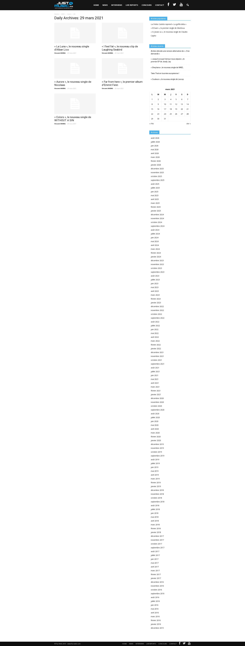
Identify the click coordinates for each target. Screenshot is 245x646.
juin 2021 (154, 375)
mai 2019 (154, 471)
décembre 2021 (157, 352)
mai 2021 (154, 379)
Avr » (189, 123)
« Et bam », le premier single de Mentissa (168, 28)
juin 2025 (154, 191)
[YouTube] (189, 644)
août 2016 (155, 597)
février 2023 (156, 299)
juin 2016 (154, 605)
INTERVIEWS (116, 5)
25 (171, 114)
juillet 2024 (155, 233)
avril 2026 (155, 153)
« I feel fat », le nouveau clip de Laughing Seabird (120, 48)
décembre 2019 (157, 444)
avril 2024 (155, 245)
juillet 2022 (155, 325)
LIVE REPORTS (132, 5)
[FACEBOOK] (168, 5)
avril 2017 (155, 566)
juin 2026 (154, 145)
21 (188, 109)
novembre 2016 (157, 586)
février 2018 (156, 528)
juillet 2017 (155, 555)
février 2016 (156, 620)
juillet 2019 (155, 463)
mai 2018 (154, 517)
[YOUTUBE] (181, 5)
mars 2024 (155, 249)
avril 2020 (155, 429)
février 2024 (156, 253)
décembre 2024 (157, 214)
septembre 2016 (157, 593)
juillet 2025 (155, 188)
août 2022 (155, 322)
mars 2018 (155, 524)
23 (158, 114)
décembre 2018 (157, 490)
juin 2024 (154, 237)
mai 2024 (154, 241)
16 (158, 109)
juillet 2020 (155, 417)
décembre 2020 (157, 398)
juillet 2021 (155, 371)
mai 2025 (154, 195)
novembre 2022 (157, 310)
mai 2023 (154, 287)
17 (165, 109)
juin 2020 (154, 421)
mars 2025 (155, 203)
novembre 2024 (157, 218)
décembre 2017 (157, 536)
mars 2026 (155, 157)
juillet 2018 (155, 509)
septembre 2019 (157, 455)
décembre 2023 (157, 260)
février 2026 (156, 161)
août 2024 (155, 230)
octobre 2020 (156, 406)
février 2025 (156, 207)
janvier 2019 (156, 486)
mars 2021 (155, 387)
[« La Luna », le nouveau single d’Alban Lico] (75, 33)
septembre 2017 (157, 547)
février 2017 (156, 574)
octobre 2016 (156, 589)
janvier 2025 (156, 211)
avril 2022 (155, 337)
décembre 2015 (157, 628)
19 (176, 109)
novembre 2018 (157, 494)
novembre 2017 (157, 540)
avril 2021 (155, 383)
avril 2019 (155, 475)
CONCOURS (147, 5)
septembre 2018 (157, 501)
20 (182, 109)
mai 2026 (154, 149)
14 (188, 104)
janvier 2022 (156, 348)
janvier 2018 (156, 532)
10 (165, 104)
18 (171, 109)
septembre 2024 (157, 226)
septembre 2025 (157, 180)
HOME (96, 5)
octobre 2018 (156, 498)
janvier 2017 (156, 578)
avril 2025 (155, 199)
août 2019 (155, 459)
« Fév (151, 123)
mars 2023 (155, 295)
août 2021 (155, 367)
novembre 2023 (157, 264)
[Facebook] (179, 644)
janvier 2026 (156, 165)
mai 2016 (154, 609)
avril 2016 (155, 612)
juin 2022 (154, 329)
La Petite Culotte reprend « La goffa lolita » (168, 24)
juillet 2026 (155, 142)
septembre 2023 (157, 272)
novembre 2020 (157, 402)
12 (176, 104)
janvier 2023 (156, 302)
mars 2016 (155, 616)
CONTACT (159, 5)
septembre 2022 (157, 318)
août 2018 (155, 505)
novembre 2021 (157, 356)
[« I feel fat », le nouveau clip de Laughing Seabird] (122, 33)
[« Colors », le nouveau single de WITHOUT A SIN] (75, 104)
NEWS (105, 5)
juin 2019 (154, 467)
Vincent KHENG (60, 53)
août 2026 (155, 138)
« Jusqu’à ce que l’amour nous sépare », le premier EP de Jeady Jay (168, 60)
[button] (188, 5)
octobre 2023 (156, 268)
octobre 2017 (156, 544)
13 (182, 104)
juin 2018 (154, 513)
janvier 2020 (156, 440)
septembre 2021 (157, 364)
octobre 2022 (156, 314)
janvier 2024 (156, 256)
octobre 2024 (156, 222)
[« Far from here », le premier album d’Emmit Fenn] (122, 68)
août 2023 (155, 276)
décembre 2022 (157, 306)
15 (152, 109)
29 (152, 119)
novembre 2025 (157, 172)
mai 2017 (154, 563)
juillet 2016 (155, 601)
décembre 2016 (157, 582)
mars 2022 (155, 341)
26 (176, 114)
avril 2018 (155, 521)
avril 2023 (155, 291)
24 (165, 114)
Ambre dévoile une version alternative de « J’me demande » (170, 52)
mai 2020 (154, 425)
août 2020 (155, 413)
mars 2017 (155, 570)
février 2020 (156, 436)
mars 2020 (155, 433)
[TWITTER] (174, 5)
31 (165, 119)
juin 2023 (154, 283)
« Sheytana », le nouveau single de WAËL (167, 67)
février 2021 (156, 390)
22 (152, 114)
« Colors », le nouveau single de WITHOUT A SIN (72, 119)
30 (158, 119)
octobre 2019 (156, 452)
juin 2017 (154, 559)
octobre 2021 (156, 360)
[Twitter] (184, 644)
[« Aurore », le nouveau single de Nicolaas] (75, 68)
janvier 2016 (156, 624)
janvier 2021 (156, 394)
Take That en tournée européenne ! (165, 73)
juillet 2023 (155, 279)
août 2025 (155, 184)
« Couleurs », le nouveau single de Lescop (167, 79)
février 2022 (156, 344)
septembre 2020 (157, 410)
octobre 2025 (156, 176)
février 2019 (156, 482)
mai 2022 (154, 333)
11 (171, 104)
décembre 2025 (157, 168)
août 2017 (155, 551)
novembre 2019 (157, 448)
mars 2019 (155, 478)
